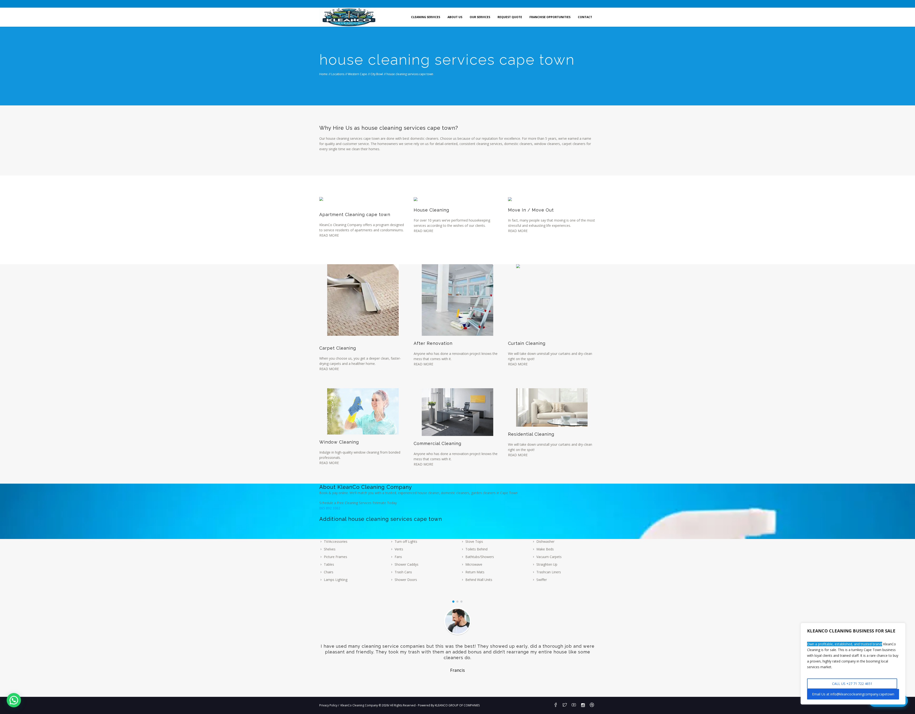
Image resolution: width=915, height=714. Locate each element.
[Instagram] (583, 705)
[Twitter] (565, 705)
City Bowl (377, 74)
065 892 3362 (329, 508)
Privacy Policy (328, 705)
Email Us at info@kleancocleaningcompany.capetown (853, 694)
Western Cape (357, 74)
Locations (337, 74)
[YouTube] (574, 705)
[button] (14, 700)
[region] (853, 663)
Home (323, 74)
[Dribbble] (592, 705)
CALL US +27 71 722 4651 (852, 683)
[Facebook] (556, 705)
